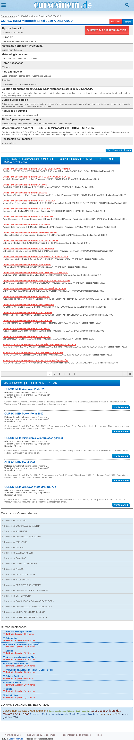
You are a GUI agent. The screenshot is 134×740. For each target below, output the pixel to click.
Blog (99, 734)
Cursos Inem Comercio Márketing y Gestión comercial (69, 711)
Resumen (115, 22)
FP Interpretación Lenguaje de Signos (20, 657)
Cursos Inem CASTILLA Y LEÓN (18, 553)
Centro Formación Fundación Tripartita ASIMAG (25, 185)
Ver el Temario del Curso (118, 150)
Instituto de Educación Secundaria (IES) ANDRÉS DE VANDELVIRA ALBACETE (39, 344)
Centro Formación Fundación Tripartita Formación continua (30, 233)
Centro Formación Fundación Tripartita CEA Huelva (26, 328)
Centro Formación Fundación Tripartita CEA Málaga (26, 336)
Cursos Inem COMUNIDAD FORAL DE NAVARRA (26, 590)
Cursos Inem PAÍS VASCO (15, 542)
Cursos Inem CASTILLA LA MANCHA (20, 563)
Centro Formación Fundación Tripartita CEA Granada (27, 320)
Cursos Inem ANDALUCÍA (15, 531)
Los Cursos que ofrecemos (41, 734)
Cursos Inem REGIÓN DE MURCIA (19, 574)
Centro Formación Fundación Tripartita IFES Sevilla (26, 225)
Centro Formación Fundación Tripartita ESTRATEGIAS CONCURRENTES (36, 177)
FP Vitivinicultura (10, 695)
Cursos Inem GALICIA (14, 547)
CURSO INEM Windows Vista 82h (24, 389)
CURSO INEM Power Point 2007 (23, 413)
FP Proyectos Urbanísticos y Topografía (21, 644)
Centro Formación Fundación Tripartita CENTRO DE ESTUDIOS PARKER (36, 169)
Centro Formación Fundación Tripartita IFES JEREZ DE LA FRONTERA (35, 257)
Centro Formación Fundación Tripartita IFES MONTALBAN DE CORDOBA (36, 281)
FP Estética (8, 651)
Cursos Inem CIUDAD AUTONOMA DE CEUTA (24, 612)
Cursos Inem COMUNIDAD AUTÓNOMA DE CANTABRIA (29, 601)
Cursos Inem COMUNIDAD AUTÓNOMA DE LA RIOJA (28, 607)
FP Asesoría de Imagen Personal (18, 632)
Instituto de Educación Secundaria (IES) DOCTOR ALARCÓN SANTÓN (35, 360)
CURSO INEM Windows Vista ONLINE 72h (30, 487)
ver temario (120, 407)
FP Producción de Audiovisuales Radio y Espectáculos (28, 670)
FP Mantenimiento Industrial (15, 663)
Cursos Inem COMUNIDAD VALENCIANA (22, 537)
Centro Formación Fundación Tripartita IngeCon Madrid (28, 304)
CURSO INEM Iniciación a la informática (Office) (33, 438)
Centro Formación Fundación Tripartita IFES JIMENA (27, 265)
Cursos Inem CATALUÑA (15, 520)
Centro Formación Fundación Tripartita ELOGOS (25, 193)
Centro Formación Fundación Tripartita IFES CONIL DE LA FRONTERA (35, 273)
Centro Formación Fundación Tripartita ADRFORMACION (29, 201)
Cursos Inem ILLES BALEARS (17, 580)
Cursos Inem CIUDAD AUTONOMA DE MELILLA (25, 617)
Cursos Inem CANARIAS (15, 558)
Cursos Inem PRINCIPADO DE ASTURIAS (22, 585)
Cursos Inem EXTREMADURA (17, 596)
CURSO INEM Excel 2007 (19, 462)
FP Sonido (7, 689)
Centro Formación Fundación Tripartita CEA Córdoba (27, 312)
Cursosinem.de (16, 739)
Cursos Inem (8, 16)
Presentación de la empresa (76, 734)
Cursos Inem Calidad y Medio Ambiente (26, 710)
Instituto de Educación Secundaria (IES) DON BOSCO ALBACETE (33, 352)
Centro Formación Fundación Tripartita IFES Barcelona (28, 217)
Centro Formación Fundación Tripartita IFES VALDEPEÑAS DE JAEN (34, 289)
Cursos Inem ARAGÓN (14, 569)
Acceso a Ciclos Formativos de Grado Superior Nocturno (64, 714)
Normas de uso (13, 734)
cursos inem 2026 (110, 714)
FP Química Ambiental (13, 676)
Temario (127, 22)
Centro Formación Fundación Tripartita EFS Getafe (26, 297)
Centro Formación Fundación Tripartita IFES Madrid (26, 209)
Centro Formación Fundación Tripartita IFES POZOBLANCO (30, 241)
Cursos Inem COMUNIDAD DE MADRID (22, 526)
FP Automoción (10, 638)
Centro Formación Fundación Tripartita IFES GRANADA (28, 249)
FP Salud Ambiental (12, 682)
